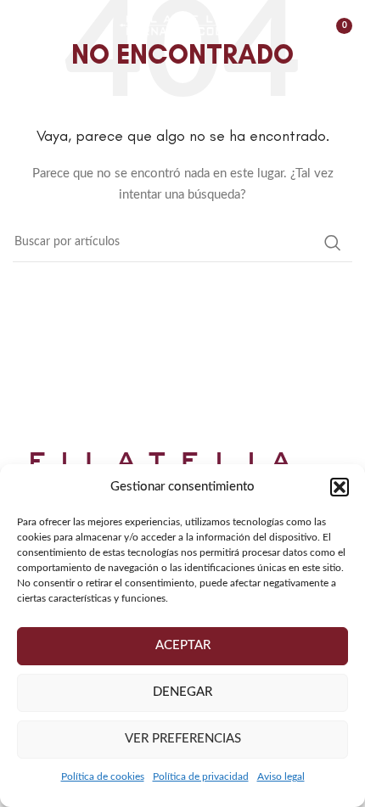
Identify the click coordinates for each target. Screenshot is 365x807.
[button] (339, 487)
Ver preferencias (183, 738)
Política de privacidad (201, 776)
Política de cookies (102, 776)
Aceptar (183, 645)
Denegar (182, 692)
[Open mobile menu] (21, 25)
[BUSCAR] (332, 242)
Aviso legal (281, 776)
